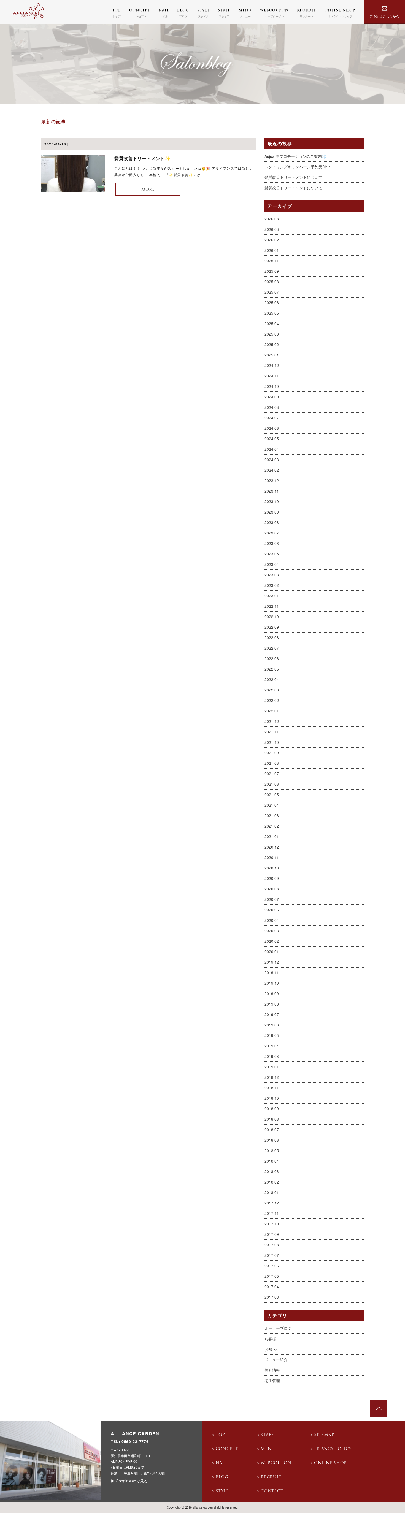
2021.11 (271, 731)
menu (268, 1449)
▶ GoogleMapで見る (129, 1481)
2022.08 (271, 637)
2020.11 (271, 857)
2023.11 (271, 491)
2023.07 (271, 533)
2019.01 (271, 1066)
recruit (271, 1477)
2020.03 (271, 930)
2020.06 (271, 909)
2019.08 (271, 1004)
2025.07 (271, 292)
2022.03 (271, 690)
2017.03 (271, 1297)
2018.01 (271, 1192)
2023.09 (271, 512)
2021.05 (271, 794)
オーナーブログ (277, 1328)
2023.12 (271, 480)
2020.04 (271, 920)
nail (221, 1463)
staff (267, 1435)
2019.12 (271, 962)
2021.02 (271, 826)
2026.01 (271, 250)
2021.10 (271, 742)
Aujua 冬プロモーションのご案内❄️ (295, 156)
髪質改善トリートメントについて (293, 177)
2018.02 (271, 1182)
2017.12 (271, 1203)
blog (222, 1477)
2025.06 (271, 302)
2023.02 (271, 585)
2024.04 (271, 449)
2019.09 (271, 993)
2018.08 (271, 1119)
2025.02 (271, 344)
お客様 (270, 1338)
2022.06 (271, 658)
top (220, 1435)
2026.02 (271, 239)
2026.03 (271, 229)
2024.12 (271, 365)
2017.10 (271, 1223)
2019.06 (271, 1025)
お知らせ (272, 1349)
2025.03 (271, 334)
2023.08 (271, 522)
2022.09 (271, 627)
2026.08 (271, 218)
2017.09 (271, 1234)
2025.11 (271, 260)
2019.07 (271, 1014)
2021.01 (271, 836)
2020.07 (271, 899)
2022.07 (271, 648)
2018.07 (271, 1129)
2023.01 (271, 595)
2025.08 (271, 281)
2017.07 (271, 1255)
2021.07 (271, 773)
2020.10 (271, 868)
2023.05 (271, 553)
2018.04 (271, 1161)
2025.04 (271, 323)
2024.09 (271, 396)
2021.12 (271, 721)
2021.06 (271, 784)
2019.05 (271, 1035)
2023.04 (271, 564)
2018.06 (271, 1140)
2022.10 (271, 616)
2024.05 (271, 438)
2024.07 (271, 417)
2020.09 (271, 878)
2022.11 (271, 606)
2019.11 (271, 972)
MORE (148, 190)
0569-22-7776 (134, 1441)
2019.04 (271, 1046)
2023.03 (271, 574)
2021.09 (271, 752)
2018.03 (271, 1171)
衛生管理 (272, 1380)
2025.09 (271, 271)
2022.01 (271, 711)
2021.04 (271, 805)
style (222, 1491)
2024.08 (271, 407)
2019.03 (271, 1056)
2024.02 (271, 470)
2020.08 (271, 888)
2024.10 (271, 386)
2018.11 (271, 1087)
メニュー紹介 (276, 1359)
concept (227, 1449)
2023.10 (271, 501)
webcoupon (276, 1463)
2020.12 (271, 847)
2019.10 (271, 983)
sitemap (324, 1435)
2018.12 (271, 1077)
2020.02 (271, 941)
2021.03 (271, 815)
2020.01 (271, 951)
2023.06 (271, 543)
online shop (330, 1463)
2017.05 (271, 1276)
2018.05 (271, 1150)
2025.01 (271, 355)
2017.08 (271, 1244)
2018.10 (271, 1098)
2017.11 (271, 1213)
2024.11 (271, 376)
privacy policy (333, 1449)
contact (272, 1491)
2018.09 (271, 1108)
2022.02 (271, 700)
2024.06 (271, 428)
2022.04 (271, 679)
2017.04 (271, 1286)
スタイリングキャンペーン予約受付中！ (299, 166)
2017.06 (271, 1265)
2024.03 (271, 459)
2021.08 (271, 763)
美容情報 (272, 1370)
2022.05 (271, 669)
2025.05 (271, 313)
